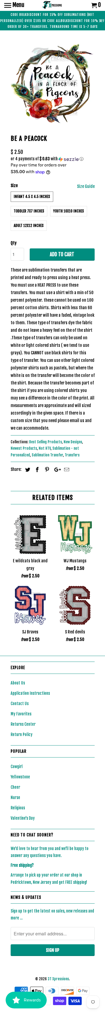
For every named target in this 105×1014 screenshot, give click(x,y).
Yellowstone (20, 777)
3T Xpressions (58, 979)
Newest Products (24, 448)
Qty (14, 243)
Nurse (15, 797)
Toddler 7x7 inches (29, 211)
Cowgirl (17, 766)
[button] (53, 159)
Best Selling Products (45, 442)
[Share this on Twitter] (26, 469)
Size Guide (86, 186)
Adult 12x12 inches (29, 225)
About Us (18, 683)
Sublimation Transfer (47, 455)
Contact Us (20, 703)
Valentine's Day (23, 818)
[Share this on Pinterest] (46, 469)
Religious (18, 807)
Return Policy (21, 734)
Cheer (15, 787)
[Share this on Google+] (56, 469)
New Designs (73, 442)
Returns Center (23, 724)
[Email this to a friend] (65, 469)
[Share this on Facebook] (36, 469)
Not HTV (45, 448)
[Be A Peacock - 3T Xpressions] (53, 83)
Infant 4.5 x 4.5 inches (32, 196)
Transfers (72, 455)
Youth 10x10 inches (68, 211)
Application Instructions (30, 693)
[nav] (14, 5)
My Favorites (21, 714)
